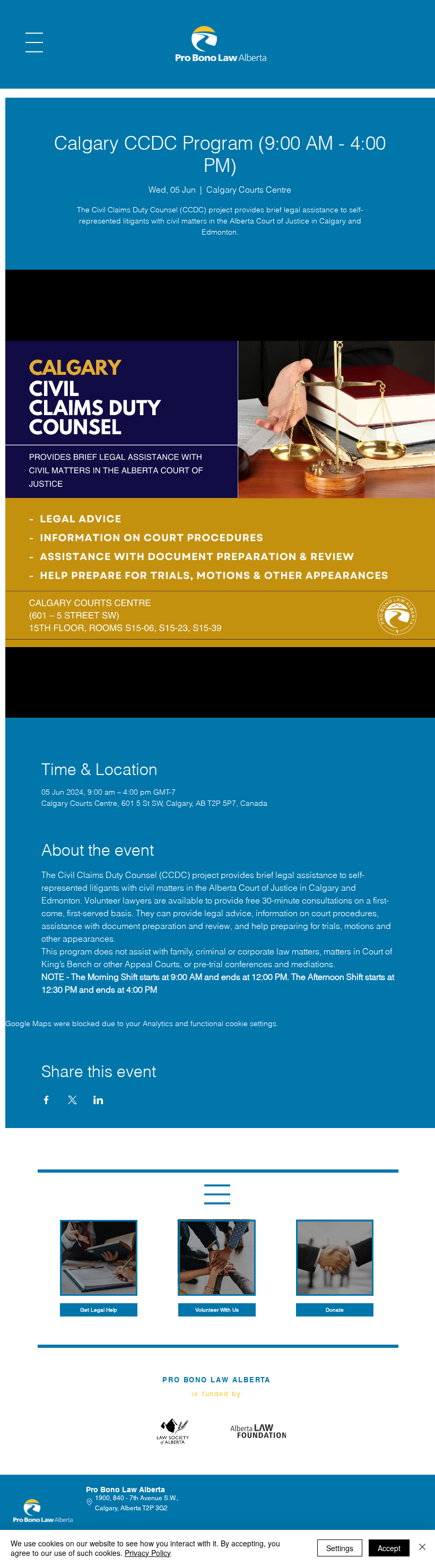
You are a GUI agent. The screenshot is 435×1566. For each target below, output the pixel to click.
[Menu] (34, 42)
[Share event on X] (72, 1100)
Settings (339, 1548)
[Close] (422, 1548)
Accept (389, 1548)
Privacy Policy (148, 1552)
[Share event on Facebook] (46, 1100)
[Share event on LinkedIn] (98, 1100)
